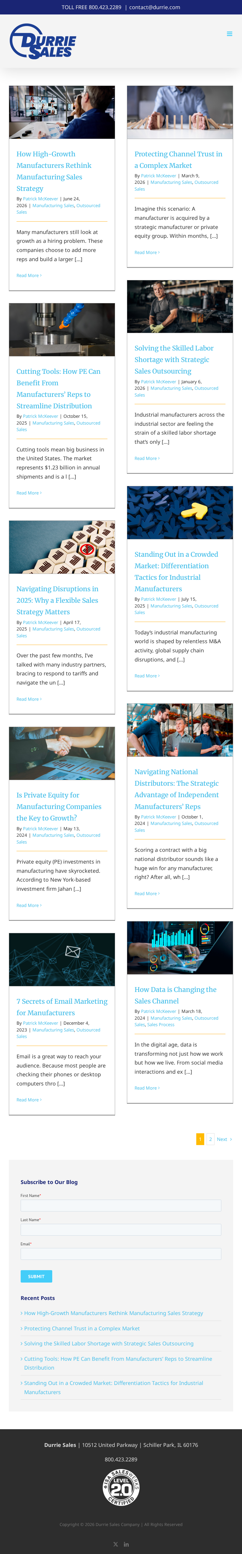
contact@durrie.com (154, 7)
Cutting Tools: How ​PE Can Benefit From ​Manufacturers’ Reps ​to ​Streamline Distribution (62, 311)
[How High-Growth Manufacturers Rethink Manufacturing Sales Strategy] (62, 112)
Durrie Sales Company (118, 1524)
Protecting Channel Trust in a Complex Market (180, 102)
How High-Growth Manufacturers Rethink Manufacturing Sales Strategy (62, 98)
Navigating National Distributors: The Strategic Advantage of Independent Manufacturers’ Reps (180, 712)
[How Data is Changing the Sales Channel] (180, 947)
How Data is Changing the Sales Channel (180, 938)
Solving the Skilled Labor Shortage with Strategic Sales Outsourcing (180, 293)
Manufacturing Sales (53, 205)
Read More (28, 275)
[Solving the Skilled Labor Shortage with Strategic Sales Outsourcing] (180, 306)
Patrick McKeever (40, 199)
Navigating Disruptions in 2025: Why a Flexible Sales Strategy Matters (62, 533)
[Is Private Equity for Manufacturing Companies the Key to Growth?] (62, 753)
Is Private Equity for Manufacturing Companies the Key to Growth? (62, 739)
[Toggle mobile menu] (230, 34)
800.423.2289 (105, 7)
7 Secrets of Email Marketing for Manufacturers (62, 950)
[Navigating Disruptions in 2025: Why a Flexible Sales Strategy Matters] (62, 547)
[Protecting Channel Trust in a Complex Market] (180, 112)
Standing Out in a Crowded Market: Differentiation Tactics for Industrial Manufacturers (180, 494)
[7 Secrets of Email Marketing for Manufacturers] (62, 959)
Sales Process (160, 1024)
